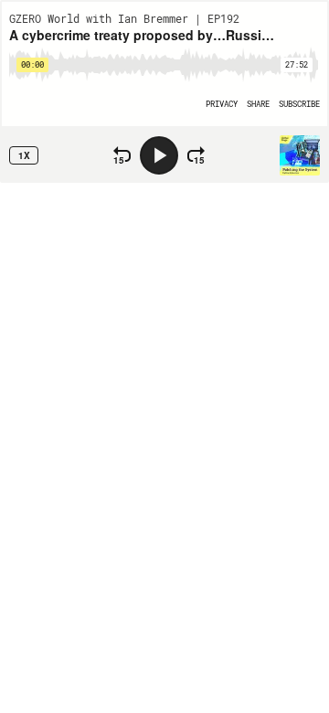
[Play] (159, 155)
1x (24, 155)
